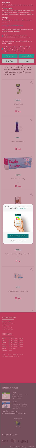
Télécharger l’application (18, 236)
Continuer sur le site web (18, 241)
